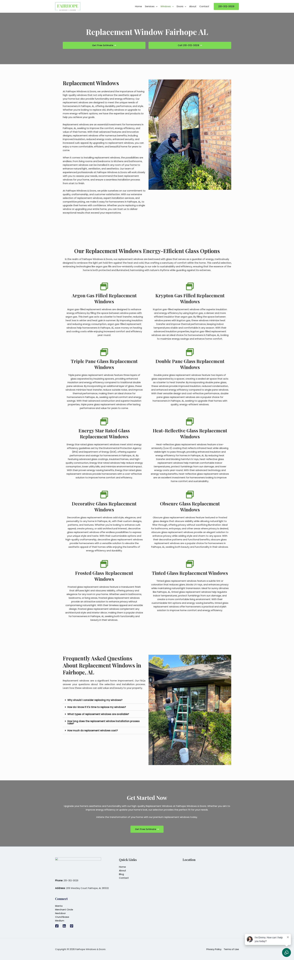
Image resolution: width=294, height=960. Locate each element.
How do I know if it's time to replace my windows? (96, 707)
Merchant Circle (64, 909)
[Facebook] (57, 926)
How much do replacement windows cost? (92, 730)
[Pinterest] (71, 926)
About (192, 6)
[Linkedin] (64, 926)
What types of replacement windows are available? (98, 714)
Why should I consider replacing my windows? (94, 700)
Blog (121, 874)
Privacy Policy (213, 949)
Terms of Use (231, 949)
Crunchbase (62, 916)
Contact (204, 6)
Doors (180, 6)
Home (138, 6)
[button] (156, 6)
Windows (165, 6)
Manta (58, 905)
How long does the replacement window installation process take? (103, 722)
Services (150, 6)
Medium (59, 920)
